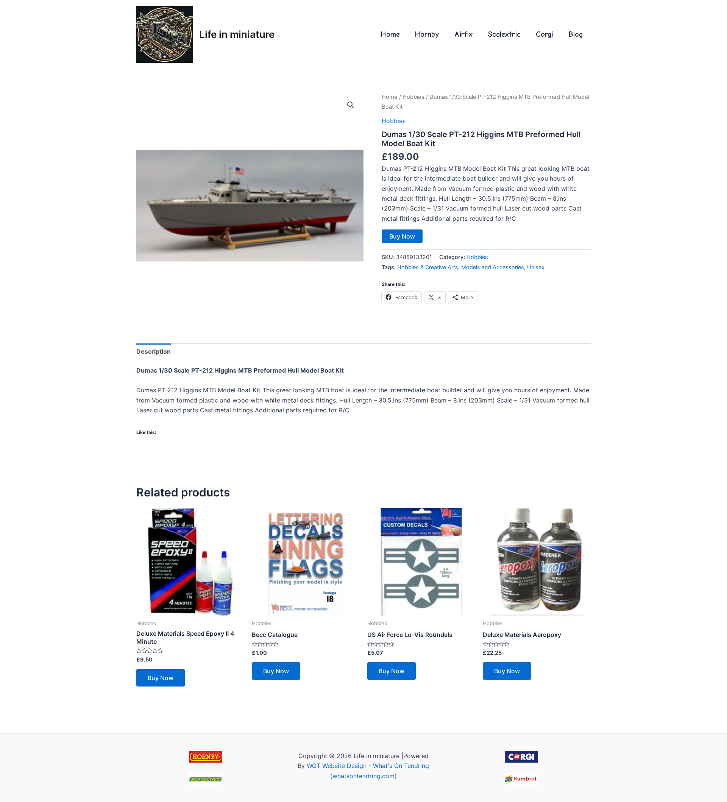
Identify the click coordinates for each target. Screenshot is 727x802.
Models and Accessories (492, 267)
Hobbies (413, 97)
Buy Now (402, 236)
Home (390, 34)
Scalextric (504, 34)
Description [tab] (153, 351)
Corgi (545, 34)
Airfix (463, 34)
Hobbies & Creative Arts (427, 267)
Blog (576, 34)
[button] (350, 105)
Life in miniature (237, 34)
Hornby (427, 34)
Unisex (535, 267)
